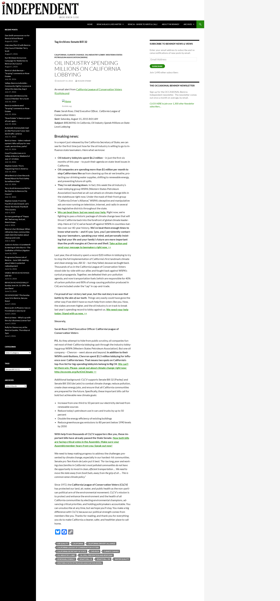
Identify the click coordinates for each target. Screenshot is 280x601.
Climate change (111, 551)
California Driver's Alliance (101, 543)
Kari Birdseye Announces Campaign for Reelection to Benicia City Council (16, 61)
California (60, 55)
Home (90, 24)
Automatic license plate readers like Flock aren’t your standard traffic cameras (17, 131)
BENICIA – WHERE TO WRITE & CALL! (143, 24)
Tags (7, 363)
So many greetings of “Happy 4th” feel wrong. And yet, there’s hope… (17, 219)
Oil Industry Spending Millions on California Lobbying (87, 69)
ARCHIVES (188, 24)
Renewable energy (66, 559)
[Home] (66, 100)
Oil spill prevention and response (96, 555)
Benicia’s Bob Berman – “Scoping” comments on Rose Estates (17, 73)
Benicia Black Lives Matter (109, 24)
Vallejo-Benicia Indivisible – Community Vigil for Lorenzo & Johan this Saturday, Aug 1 (18, 86)
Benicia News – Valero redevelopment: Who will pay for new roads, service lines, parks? (18, 143)
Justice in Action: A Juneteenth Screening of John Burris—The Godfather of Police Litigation (18, 247)
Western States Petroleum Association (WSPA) (79, 563)
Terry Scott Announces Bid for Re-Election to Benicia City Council (17, 191)
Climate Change (75, 55)
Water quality (122, 559)
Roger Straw (84, 81)
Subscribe (157, 66)
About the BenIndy (170, 24)
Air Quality (62, 543)
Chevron (95, 551)
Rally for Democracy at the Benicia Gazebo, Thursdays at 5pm (17, 330)
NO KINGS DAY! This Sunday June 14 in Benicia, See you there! (17, 298)
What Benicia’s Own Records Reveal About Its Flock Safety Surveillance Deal (17, 178)
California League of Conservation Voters (78, 547)
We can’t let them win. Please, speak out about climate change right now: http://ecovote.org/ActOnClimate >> (91, 367)
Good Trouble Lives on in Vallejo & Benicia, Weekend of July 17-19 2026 (17, 156)
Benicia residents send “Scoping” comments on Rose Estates (17, 108)
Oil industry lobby (95, 55)
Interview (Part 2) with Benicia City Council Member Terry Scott (17, 48)
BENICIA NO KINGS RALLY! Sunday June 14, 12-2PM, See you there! (17, 285)
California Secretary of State (71, 551)
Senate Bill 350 (103, 559)
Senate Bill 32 (85, 559)
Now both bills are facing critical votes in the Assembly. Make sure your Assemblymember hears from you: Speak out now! (91, 441)
